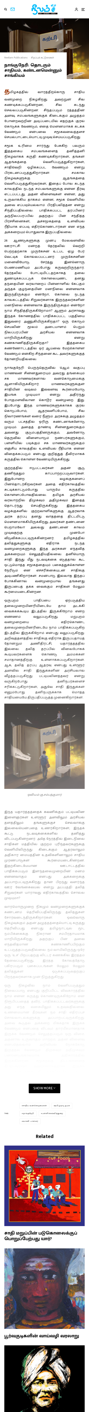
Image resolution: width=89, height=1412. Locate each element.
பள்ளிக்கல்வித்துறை (52, 1113)
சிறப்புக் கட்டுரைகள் (42, 58)
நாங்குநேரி (28, 1113)
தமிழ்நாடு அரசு (62, 1105)
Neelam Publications (15, 57)
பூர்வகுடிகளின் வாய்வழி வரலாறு (41, 1336)
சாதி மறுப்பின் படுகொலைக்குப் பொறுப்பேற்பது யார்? (40, 1236)
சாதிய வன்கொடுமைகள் (35, 1105)
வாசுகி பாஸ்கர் (30, 1121)
